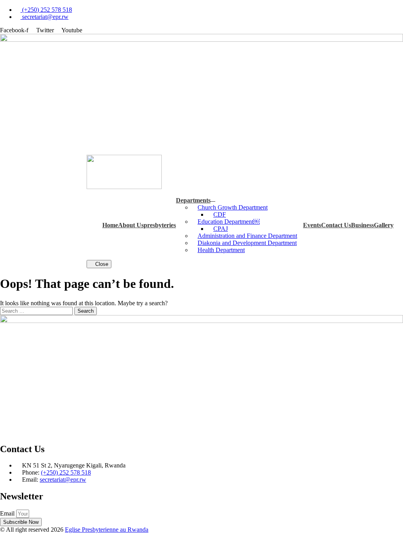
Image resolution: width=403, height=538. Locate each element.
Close (101, 264)
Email (8, 513)
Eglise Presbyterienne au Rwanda (106, 529)
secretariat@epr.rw (63, 479)
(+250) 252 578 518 (66, 472)
